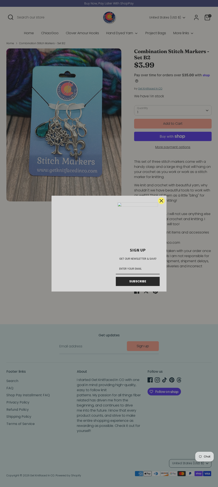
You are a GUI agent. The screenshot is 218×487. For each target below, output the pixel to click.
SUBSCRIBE (137, 281)
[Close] (161, 201)
